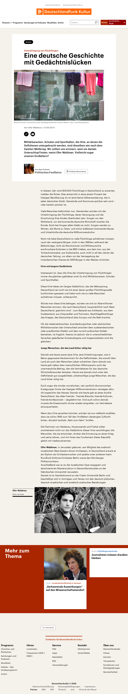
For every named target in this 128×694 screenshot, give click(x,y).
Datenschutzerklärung (43, 686)
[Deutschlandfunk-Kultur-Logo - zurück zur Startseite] (64, 12)
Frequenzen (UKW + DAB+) (36, 654)
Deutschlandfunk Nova (72, 5)
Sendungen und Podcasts (8, 657)
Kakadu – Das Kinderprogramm (9, 668)
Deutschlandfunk (53, 5)
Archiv (61, 23)
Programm (18, 23)
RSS (54, 661)
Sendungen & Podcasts (35, 23)
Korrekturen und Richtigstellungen (111, 666)
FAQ (54, 649)
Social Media (84, 653)
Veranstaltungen (60, 665)
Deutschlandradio (111, 649)
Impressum (90, 686)
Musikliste (52, 23)
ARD (44, 689)
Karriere (107, 657)
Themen (6, 23)
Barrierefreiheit (110, 672)
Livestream (32, 649)
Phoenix (62, 689)
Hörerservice (84, 649)
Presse (106, 653)
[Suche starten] (96, 22)
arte (72, 689)
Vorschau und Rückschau (7, 650)
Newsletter (57, 657)
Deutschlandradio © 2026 (64, 683)
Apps (54, 653)
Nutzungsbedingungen (69, 686)
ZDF (52, 689)
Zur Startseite (48, 627)
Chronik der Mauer (88, 689)
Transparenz (109, 661)
